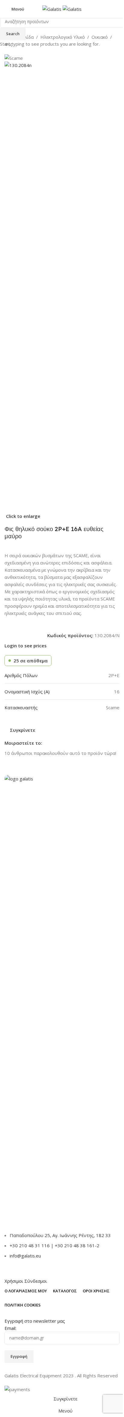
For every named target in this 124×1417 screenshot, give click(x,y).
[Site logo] (52, 8)
